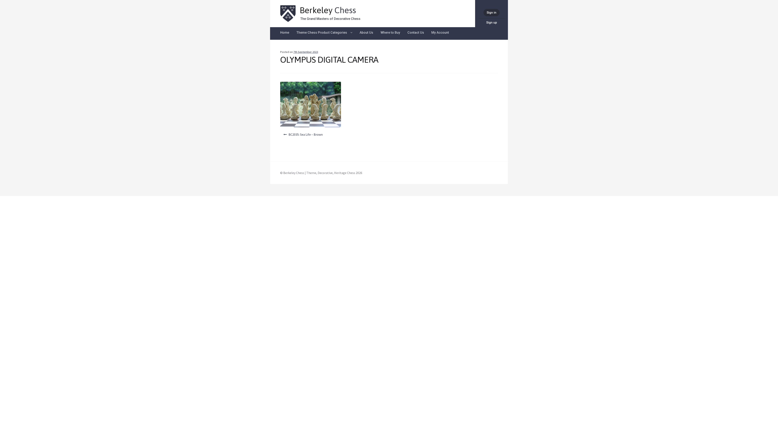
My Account (440, 32)
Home (284, 32)
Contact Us (415, 32)
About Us (366, 32)
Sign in (491, 12)
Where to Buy (390, 32)
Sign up (491, 22)
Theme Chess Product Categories (321, 32)
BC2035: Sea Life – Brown (306, 134)
